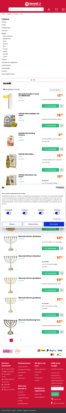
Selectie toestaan (33, 224)
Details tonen (57, 219)
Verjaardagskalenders (8, 74)
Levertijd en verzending (24, 369)
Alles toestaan (54, 224)
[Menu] (3, 9)
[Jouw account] (49, 9)
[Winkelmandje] (63, 9)
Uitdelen (4, 59)
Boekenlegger (6, 68)
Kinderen (4, 71)
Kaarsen (5, 44)
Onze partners (22, 395)
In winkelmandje (51, 106)
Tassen (5, 56)
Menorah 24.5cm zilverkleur (30, 236)
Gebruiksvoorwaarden (57, 383)
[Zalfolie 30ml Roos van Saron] (10, 182)
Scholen (37, 375)
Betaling (20, 375)
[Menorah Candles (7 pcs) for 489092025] (10, 101)
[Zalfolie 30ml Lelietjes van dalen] (10, 121)
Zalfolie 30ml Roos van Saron (28, 176)
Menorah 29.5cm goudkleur (30, 298)
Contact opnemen (23, 366)
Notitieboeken (6, 28)
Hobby (4, 25)
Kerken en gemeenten (40, 369)
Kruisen (5, 49)
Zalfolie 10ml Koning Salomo (27, 134)
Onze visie (20, 392)
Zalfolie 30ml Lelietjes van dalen (29, 114)
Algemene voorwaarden (29, 410)
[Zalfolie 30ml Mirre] (10, 161)
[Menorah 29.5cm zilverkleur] (10, 263)
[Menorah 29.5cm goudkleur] (10, 305)
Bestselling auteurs (23, 403)
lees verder (21, 100)
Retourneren (21, 378)
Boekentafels (38, 372)
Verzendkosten (22, 372)
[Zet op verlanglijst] (62, 106)
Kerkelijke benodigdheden (9, 62)
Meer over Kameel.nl (9, 389)
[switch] (25, 213)
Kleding (4, 22)
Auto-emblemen (8, 36)
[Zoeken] (42, 9)
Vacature (20, 400)
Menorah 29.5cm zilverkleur (30, 256)
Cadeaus (5, 19)
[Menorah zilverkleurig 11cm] (10, 327)
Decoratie (4, 31)
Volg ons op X (57, 399)
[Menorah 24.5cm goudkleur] (10, 285)
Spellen (5, 51)
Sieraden (5, 54)
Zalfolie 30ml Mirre (26, 154)
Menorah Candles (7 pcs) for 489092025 (29, 95)
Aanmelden (55, 394)
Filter (34, 80)
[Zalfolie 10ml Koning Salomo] (10, 140)
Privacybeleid (58, 380)
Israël (4, 41)
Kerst (4, 46)
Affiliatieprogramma (40, 397)
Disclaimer (19, 410)
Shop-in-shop (38, 394)
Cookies (14, 410)
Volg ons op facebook (58, 403)
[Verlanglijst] (56, 9)
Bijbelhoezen (7, 39)
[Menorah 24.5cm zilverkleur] (10, 244)
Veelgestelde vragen (23, 397)
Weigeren (12, 224)
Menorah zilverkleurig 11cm (29, 320)
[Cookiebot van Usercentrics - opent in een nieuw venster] (57, 187)
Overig (4, 33)
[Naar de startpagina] (33, 4)
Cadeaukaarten (6, 65)
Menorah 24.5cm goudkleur (30, 278)
